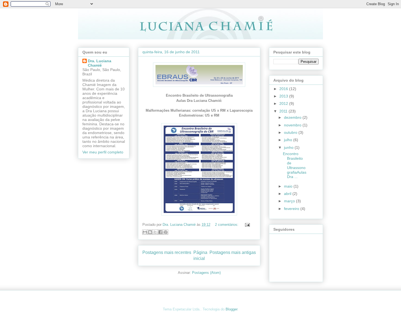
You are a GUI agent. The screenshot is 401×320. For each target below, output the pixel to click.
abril (288, 193)
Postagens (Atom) (206, 273)
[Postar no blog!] (150, 232)
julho (288, 140)
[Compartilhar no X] (155, 232)
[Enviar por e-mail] (145, 232)
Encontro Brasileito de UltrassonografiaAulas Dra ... (294, 165)
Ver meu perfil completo (102, 152)
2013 (284, 96)
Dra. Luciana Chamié (99, 63)
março (290, 201)
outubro (291, 132)
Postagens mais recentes (166, 252)
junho (289, 147)
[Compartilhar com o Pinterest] (165, 232)
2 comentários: (227, 225)
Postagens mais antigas (233, 252)
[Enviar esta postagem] (246, 225)
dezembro (293, 117)
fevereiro (292, 208)
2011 (284, 111)
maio (289, 186)
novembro (293, 125)
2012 (284, 103)
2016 (284, 89)
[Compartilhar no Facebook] (160, 232)
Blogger (231, 309)
